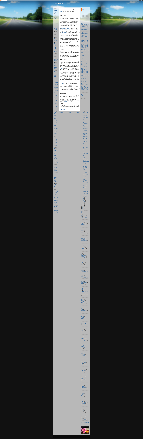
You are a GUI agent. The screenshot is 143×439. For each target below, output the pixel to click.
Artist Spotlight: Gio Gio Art (56, 52)
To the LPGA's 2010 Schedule (84, 73)
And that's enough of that (55, 45)
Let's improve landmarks (55, 106)
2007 (83, 208)
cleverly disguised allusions (84, 271)
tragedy (82, 394)
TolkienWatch (82, 346)
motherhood (62, 54)
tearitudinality (82, 293)
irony (82, 289)
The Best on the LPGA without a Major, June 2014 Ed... (85, 152)
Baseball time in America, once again (56, 128)
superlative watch (83, 215)
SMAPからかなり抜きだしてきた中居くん (56, 182)
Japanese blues (83, 319)
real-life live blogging (83, 338)
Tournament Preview (83, 255)
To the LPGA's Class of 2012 (84, 44)
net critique (55, 122)
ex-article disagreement (84, 388)
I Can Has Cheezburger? (56, 82)
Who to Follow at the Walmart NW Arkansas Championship (85, 128)
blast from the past (83, 369)
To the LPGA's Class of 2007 (84, 37)
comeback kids (83, 238)
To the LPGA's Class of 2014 (84, 46)
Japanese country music (84, 310)
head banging (83, 262)
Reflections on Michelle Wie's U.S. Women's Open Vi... (85, 139)
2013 (83, 202)
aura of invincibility (83, 368)
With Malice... (56, 138)
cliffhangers (82, 317)
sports (82, 352)
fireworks (82, 299)
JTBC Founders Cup (64, 32)
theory (82, 269)
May (83, 197)
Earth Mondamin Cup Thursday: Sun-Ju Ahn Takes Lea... (85, 130)
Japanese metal (83, 344)
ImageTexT (55, 47)
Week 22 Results (55, 25)
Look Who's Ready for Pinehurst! (85, 153)
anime (82, 232)
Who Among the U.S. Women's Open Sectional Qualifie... (85, 160)
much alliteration (83, 412)
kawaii (82, 229)
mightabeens (82, 241)
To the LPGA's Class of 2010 (84, 41)
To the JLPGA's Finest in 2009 (85, 89)
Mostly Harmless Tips (83, 355)
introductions (82, 360)
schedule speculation (83, 233)
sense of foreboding (83, 362)
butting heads (83, 265)
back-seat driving (83, 347)
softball (82, 418)
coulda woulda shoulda (84, 240)
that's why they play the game (84, 294)
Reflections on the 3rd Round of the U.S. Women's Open (85, 141)
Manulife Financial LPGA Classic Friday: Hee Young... (85, 183)
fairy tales (82, 408)
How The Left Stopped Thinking (55, 65)
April (83, 198)
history (82, 263)
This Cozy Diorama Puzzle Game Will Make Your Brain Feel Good (56, 60)
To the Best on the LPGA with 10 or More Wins (84, 56)
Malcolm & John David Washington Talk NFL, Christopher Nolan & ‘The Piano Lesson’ (55, 169)
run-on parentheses (83, 328)
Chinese (82, 309)
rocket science (83, 221)
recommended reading (84, 237)
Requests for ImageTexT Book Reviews (55, 48)
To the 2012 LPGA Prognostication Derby (84, 79)
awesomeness (83, 224)
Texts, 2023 (55, 206)
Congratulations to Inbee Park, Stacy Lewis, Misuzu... (85, 172)
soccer (82, 363)
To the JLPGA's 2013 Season (84, 87)
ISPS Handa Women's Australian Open (65, 28)
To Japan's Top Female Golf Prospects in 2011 (84, 95)
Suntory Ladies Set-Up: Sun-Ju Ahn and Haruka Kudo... (86, 158)
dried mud (82, 372)
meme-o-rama (83, 300)
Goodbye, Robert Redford (56, 95)
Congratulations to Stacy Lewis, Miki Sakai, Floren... (85, 113)
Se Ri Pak (62, 68)
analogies (82, 270)
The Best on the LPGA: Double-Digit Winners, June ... (85, 191)
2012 (83, 203)
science (82, 302)
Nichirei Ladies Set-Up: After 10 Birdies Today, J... (86, 146)
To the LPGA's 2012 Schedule (84, 71)
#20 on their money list (63, 98)
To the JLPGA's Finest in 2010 (85, 88)
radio (82, 377)
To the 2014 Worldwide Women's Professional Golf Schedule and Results (84, 26)
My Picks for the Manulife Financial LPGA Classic (86, 189)
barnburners (82, 401)
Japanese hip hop (83, 303)
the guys (82, 392)
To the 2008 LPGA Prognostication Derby (84, 83)
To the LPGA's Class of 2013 (84, 45)
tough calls (82, 393)
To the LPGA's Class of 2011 (84, 42)
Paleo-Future (56, 200)
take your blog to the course (84, 277)
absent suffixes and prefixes (84, 356)
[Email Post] (71, 101)
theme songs (82, 261)
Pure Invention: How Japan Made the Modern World (56, 150)
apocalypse (82, 246)
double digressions (83, 387)
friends (82, 409)
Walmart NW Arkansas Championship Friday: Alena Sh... (85, 124)
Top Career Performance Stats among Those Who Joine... (86, 168)
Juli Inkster (62, 83)
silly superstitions (83, 379)
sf (81, 253)
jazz (81, 290)
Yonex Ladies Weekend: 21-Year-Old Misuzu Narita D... (85, 177)
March (83, 199)
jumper (82, 336)
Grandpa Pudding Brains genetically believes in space (56, 193)
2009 (83, 206)
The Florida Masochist (84, 282)
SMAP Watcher (55, 180)
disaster (82, 318)
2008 (83, 207)
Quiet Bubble (56, 127)
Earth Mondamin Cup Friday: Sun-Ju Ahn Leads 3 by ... (85, 126)
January (84, 201)
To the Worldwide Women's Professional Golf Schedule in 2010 (84, 70)
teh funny (82, 274)
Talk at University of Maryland (55, 76)
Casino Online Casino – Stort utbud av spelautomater (55, 132)
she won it (69, 29)
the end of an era (83, 256)
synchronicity (82, 288)
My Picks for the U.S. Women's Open (85, 149)
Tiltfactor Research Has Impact (55, 69)
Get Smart (82, 329)
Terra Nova (55, 71)
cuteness (82, 222)
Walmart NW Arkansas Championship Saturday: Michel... (85, 120)
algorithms (82, 230)
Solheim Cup (82, 345)
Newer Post (62, 112)
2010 (83, 205)
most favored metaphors (84, 307)
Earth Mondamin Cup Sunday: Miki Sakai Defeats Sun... (85, 117)
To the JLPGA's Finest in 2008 (85, 90)
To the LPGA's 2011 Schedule (84, 72)
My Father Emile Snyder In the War (56, 210)
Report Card (82, 385)
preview (82, 276)
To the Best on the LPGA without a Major (84, 47)
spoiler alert (82, 380)
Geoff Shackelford (55, 10)
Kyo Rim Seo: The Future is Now (55, 16)
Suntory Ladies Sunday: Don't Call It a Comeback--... (85, 155)
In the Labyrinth (55, 208)
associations (82, 316)
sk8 (81, 417)
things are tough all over (84, 364)
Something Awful (55, 105)
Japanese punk (83, 354)
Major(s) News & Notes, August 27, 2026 (55, 12)
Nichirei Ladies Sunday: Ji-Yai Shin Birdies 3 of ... (85, 144)
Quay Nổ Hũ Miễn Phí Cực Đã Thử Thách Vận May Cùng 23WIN (56, 29)
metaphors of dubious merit (84, 291)
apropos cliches (83, 386)
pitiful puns (82, 331)
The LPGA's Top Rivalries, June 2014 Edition (86, 166)
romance (82, 378)
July (83, 110)
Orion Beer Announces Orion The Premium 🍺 (55, 146)
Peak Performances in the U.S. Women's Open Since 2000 (86, 162)
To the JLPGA (83, 86)
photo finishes (83, 361)
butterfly (82, 348)
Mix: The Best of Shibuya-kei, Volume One (56, 155)
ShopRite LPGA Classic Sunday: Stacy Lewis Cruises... (85, 193)
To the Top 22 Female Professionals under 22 (84, 29)
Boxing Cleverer (56, 72)
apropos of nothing (83, 248)
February (84, 200)
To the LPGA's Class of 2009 (84, 40)
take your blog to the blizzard (84, 419)
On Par (55, 18)
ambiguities (82, 275)
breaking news (83, 370)
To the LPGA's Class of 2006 (84, 36)
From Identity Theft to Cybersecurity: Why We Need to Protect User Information (56, 141)
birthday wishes (83, 403)
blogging (82, 231)
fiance (66, 44)
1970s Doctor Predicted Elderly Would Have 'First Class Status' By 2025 (55, 202)
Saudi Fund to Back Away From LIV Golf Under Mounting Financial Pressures (56, 21)
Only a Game (56, 63)
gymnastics (82, 410)
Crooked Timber (55, 118)
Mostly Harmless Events (84, 249)
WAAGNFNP (82, 245)
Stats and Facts (83, 311)
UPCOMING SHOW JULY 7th (55, 186)
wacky (82, 283)
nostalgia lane (83, 247)
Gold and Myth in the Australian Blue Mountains (56, 120)
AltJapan (55, 148)
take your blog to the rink (84, 340)
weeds (82, 395)
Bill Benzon (83, 10)
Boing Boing (56, 191)
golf (81, 211)
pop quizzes (82, 301)
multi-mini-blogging (83, 280)
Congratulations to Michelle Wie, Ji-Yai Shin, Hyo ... (85, 135)
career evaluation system (69, 95)
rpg (81, 339)
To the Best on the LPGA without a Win (84, 49)
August (84, 109)
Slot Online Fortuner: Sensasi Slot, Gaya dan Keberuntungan (56, 99)
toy (81, 308)
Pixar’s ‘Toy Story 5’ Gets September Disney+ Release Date (55, 40)
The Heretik (55, 97)
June (83, 111)
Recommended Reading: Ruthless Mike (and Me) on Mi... (86, 137)
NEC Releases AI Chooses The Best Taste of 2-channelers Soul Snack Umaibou (56, 159)
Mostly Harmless (58, 3)
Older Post (78, 112)
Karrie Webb (62, 26)
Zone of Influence (55, 74)
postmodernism (83, 376)
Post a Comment (63, 109)
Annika (74, 73)
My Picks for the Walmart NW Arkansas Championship (85, 133)
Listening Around (55, 177)
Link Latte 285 (55, 103)
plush (82, 332)
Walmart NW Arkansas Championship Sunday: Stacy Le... (86, 115)
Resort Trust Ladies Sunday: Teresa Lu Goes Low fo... (85, 196)
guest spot (82, 281)
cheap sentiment (83, 284)
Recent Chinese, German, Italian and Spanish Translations (56, 124)
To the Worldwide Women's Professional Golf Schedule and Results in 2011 (85, 68)
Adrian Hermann (84, 8)
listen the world (55, 173)
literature (82, 264)
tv (81, 216)
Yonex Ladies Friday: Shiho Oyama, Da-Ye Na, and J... (85, 181)
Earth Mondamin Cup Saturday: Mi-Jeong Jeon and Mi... (85, 122)
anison (82, 400)
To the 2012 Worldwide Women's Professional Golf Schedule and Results (84, 66)
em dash (55, 184)
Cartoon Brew (56, 38)
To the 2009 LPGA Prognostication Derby (84, 81)
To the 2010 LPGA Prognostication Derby (84, 80)
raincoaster (55, 94)
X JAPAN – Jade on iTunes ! (56, 175)
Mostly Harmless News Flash (84, 323)
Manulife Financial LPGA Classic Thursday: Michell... (85, 185)
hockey (82, 411)
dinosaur (82, 315)
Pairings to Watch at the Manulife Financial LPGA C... (85, 187)
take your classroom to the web (85, 422)
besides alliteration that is (84, 402)
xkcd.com (55, 36)
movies (82, 254)
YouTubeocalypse (83, 257)
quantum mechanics (83, 223)
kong (82, 337)
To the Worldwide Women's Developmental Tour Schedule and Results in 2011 (84, 85)
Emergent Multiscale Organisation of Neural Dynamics (56, 114)
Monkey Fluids (55, 43)
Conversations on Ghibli (56, 51)
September (84, 108)
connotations (82, 404)
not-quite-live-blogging (84, 217)
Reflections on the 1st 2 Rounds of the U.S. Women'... (85, 148)
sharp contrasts (83, 416)
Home (70, 112)
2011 (82, 204)
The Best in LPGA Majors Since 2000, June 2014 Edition (86, 164)
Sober (55, 178)
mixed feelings (83, 330)
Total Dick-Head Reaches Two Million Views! (56, 198)
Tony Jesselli (82, 225)
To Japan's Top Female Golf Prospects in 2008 (84, 96)
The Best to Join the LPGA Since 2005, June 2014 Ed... (86, 170)
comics (82, 371)
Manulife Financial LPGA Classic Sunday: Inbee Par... (85, 174)
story (82, 353)
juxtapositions (83, 239)
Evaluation (82, 396)
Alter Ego (83, 9)
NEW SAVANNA (55, 112)
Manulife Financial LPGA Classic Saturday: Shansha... (85, 179)
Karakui (55, 144)
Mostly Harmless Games (84, 384)
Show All (57, 32)
